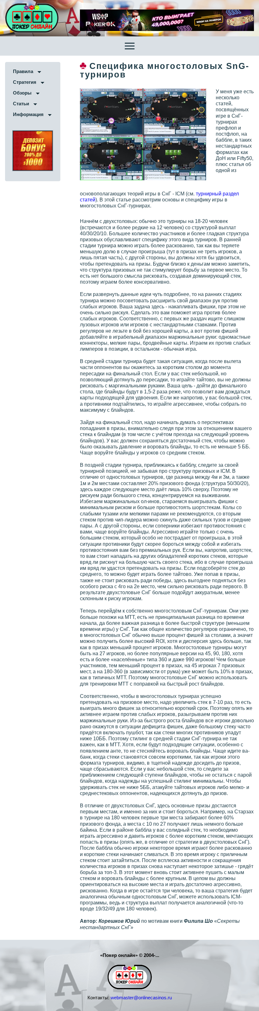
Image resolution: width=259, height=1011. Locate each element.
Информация (28, 114)
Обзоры (22, 93)
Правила (23, 71)
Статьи (21, 103)
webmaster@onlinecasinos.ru (141, 997)
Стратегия (24, 82)
